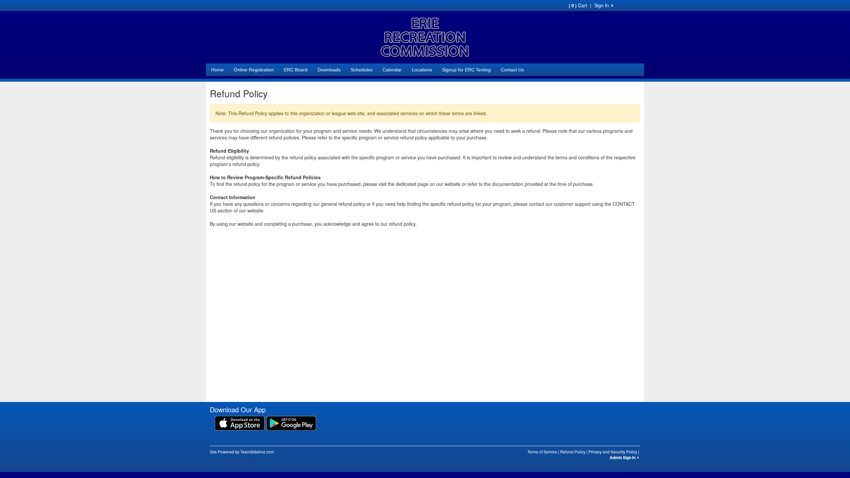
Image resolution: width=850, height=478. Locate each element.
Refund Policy (572, 451)
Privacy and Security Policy (612, 451)
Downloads (329, 69)
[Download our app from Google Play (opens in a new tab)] (291, 422)
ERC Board (295, 69)
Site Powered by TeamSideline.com (242, 451)
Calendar (392, 69)
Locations (422, 69)
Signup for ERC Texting (466, 69)
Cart (578, 5)
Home (217, 69)
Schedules (362, 69)
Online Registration (254, 69)
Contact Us (512, 69)
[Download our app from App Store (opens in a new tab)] (240, 422)
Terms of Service (542, 451)
